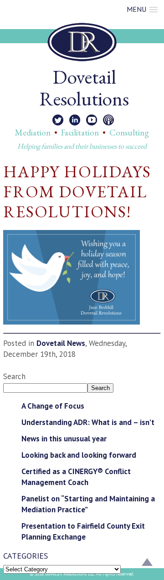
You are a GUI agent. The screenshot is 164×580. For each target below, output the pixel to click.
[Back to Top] (147, 563)
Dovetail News (60, 343)
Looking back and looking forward (78, 455)
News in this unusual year (64, 439)
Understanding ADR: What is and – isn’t (87, 422)
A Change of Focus (52, 406)
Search (14, 376)
